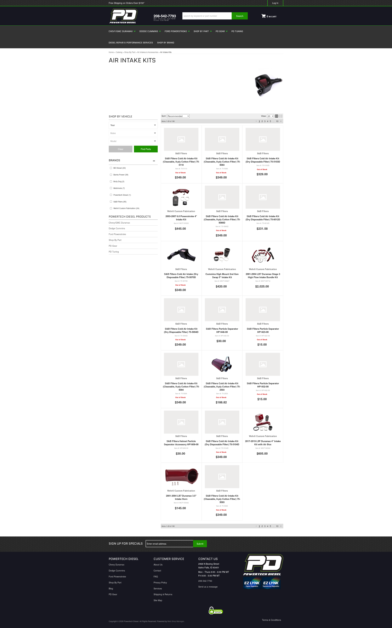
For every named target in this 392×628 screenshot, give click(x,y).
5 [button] (270, 121)
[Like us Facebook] (258, 543)
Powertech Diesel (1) (122, 194)
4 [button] (267, 121)
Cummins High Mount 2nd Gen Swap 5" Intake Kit (222, 275)
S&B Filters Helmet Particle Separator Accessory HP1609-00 (181, 442)
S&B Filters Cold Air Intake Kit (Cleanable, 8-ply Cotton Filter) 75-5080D (222, 219)
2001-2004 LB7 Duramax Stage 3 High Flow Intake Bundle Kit (263, 275)
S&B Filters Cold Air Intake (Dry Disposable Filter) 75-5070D (181, 275)
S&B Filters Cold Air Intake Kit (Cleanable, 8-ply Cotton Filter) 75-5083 (222, 162)
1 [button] (259, 121)
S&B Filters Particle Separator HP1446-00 (222, 330)
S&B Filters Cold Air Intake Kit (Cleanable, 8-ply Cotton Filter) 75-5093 (222, 499)
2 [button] (262, 121)
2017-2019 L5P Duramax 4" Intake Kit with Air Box (263, 442)
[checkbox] (111, 168)
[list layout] (281, 116)
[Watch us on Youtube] (268, 543)
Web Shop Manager (175, 621)
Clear (120, 149)
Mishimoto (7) (119, 188)
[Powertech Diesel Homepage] (128, 16)
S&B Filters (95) (119, 201)
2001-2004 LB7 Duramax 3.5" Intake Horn (181, 497)
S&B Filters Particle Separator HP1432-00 (263, 385)
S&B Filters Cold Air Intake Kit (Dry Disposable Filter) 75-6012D (263, 217)
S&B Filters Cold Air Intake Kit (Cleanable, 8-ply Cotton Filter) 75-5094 (181, 386)
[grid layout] (276, 116)
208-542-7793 (205, 580)
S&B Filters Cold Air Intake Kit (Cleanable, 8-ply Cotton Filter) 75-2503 (222, 386)
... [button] (273, 121)
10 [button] (277, 121)
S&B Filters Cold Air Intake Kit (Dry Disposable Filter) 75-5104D (222, 442)
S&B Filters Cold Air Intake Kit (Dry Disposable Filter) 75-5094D (181, 330)
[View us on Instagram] (278, 543)
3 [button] (265, 121)
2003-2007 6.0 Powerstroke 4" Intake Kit (181, 217)
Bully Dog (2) (118, 181)
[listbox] (133, 125)
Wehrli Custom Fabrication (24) (126, 208)
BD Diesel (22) (119, 168)
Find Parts (146, 149)
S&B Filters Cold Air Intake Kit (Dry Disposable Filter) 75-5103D (263, 160)
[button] (215, 15)
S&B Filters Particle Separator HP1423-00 (263, 330)
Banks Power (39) (120, 174)
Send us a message (208, 586)
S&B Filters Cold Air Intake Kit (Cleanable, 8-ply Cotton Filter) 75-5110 (181, 162)
